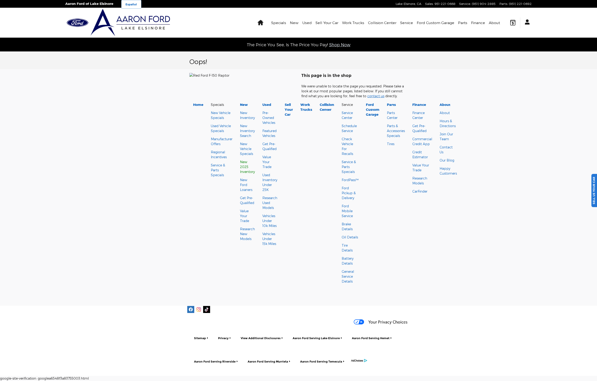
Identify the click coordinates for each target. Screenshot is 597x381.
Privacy (223, 338)
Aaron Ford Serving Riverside (215, 361)
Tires (390, 144)
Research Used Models (269, 203)
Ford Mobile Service (347, 211)
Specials (278, 22)
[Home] (77, 22)
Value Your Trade (244, 216)
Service (406, 22)
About (494, 22)
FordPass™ (350, 180)
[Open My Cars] (526, 22)
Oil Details (350, 237)
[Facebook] (190, 309)
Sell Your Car (327, 22)
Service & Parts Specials (218, 170)
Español (131, 4)
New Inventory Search (247, 131)
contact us (375, 96)
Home (198, 105)
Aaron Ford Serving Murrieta (268, 361)
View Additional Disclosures (261, 338)
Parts (462, 22)
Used (307, 22)
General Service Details (348, 276)
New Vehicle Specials (246, 149)
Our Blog (447, 160)
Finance (478, 22)
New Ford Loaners (246, 185)
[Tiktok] (206, 309)
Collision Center (382, 22)
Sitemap (200, 338)
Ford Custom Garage (435, 22)
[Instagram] (198, 309)
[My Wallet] (513, 23)
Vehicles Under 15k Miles (269, 239)
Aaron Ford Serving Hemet (370, 338)
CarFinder (419, 191)
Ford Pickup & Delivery (349, 193)
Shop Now (340, 44)
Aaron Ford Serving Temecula (321, 361)
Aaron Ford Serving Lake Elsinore (316, 338)
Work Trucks (353, 22)
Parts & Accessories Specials (396, 131)
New (294, 22)
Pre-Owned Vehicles (268, 118)
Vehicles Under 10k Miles (269, 221)
